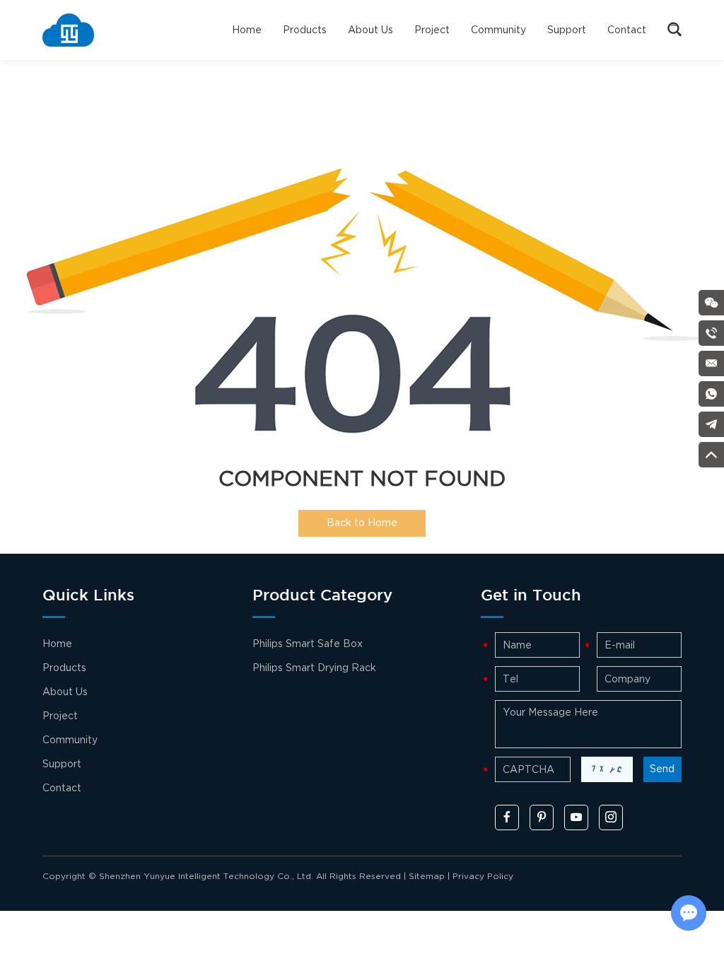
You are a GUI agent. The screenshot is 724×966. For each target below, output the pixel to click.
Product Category (322, 596)
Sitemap (427, 876)
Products (305, 30)
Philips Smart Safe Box (307, 643)
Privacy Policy (482, 876)
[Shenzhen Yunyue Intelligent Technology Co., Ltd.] (68, 30)
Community (498, 30)
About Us (370, 30)
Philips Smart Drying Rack (314, 668)
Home (247, 30)
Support (566, 30)
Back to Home (362, 523)
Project (432, 30)
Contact (626, 30)
